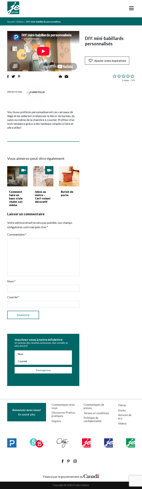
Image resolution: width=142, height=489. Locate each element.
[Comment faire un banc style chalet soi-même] (17, 176)
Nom (11, 281)
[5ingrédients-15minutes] (36, 443)
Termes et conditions (96, 413)
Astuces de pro (124, 416)
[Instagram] (75, 461)
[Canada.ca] (91, 476)
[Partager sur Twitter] (13, 76)
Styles (122, 410)
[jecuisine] (86, 443)
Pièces (122, 405)
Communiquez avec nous (63, 406)
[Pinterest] (68, 461)
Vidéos (20, 21)
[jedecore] (108, 443)
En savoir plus (26, 412)
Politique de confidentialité (93, 419)
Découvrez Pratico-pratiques (64, 414)
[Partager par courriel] (66, 76)
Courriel (13, 297)
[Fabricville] (36, 92)
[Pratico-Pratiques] (11, 443)
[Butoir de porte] (69, 176)
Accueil (11, 21)
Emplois (56, 421)
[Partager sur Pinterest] (19, 76)
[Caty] (63, 443)
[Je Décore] (13, 8)
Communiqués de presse (94, 406)
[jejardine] (130, 443)
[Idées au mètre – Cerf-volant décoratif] (43, 176)
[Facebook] (62, 461)
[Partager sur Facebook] (8, 76)
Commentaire (16, 234)
